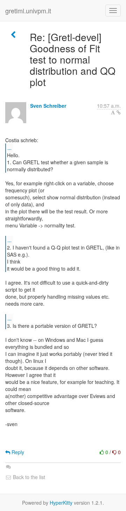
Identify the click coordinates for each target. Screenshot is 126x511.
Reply (17, 452)
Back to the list (28, 476)
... (9, 148)
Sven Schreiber (48, 105)
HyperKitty (61, 502)
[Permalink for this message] (119, 112)
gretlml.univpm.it (28, 10)
